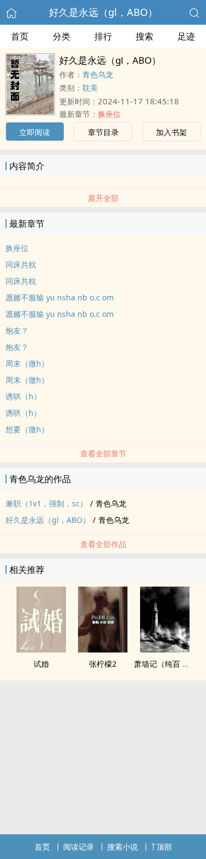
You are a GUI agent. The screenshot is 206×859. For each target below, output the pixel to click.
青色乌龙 (97, 74)
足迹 (186, 36)
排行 (103, 36)
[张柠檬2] (102, 649)
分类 (61, 36)
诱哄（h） (23, 396)
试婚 (41, 664)
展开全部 (103, 198)
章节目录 (103, 132)
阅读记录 (78, 846)
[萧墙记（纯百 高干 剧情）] (165, 649)
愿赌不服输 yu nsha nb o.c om (59, 297)
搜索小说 (122, 846)
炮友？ (17, 330)
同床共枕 (20, 264)
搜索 (144, 36)
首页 (20, 36)
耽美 (90, 87)
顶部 (164, 846)
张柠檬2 (102, 664)
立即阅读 (34, 132)
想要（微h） (27, 429)
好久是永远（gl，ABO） (103, 12)
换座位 (109, 114)
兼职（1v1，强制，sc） (46, 503)
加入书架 (171, 132)
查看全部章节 (103, 453)
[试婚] (41, 649)
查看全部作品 (103, 544)
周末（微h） (27, 363)
